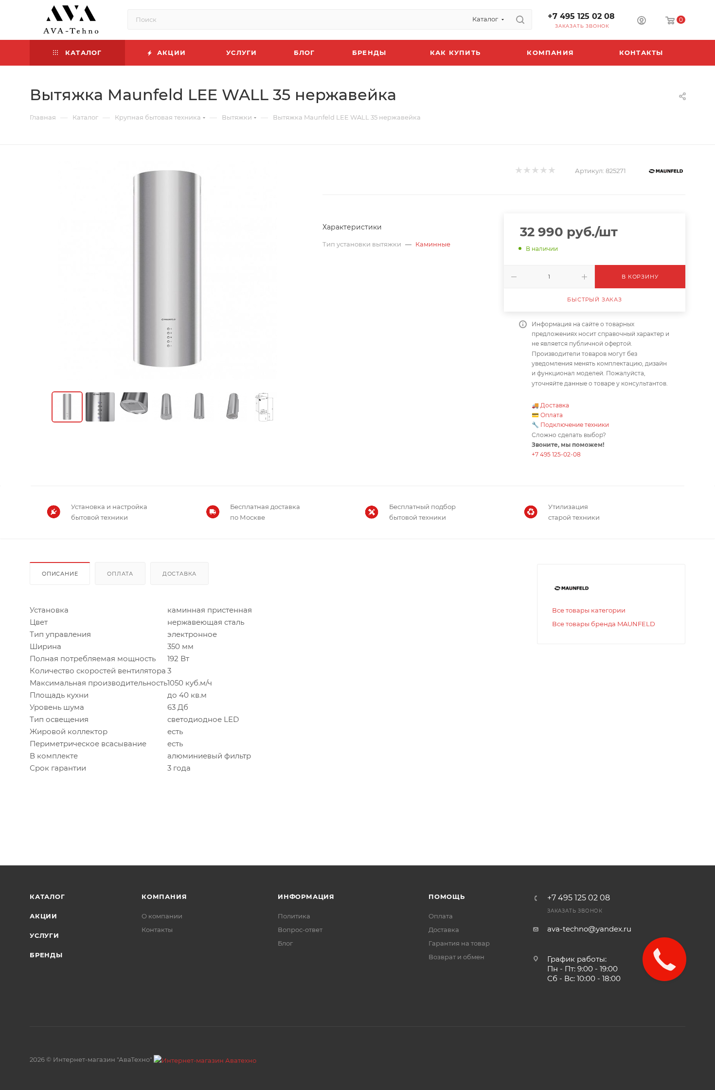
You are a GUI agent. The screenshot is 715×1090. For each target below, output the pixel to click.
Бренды (46, 955)
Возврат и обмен (456, 957)
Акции (43, 916)
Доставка (554, 405)
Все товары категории (589, 610)
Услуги (44, 935)
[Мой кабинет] (641, 22)
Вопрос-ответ (300, 929)
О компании (162, 916)
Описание (60, 573)
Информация (306, 896)
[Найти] (520, 19)
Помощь (447, 896)
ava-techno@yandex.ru (589, 928)
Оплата (551, 415)
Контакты (157, 929)
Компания (164, 896)
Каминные (432, 244)
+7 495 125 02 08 (581, 16)
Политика (294, 916)
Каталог (47, 896)
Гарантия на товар (459, 943)
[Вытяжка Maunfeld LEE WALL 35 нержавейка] (167, 270)
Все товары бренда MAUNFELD (603, 624)
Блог (285, 943)
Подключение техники (574, 424)
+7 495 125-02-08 (556, 454)
